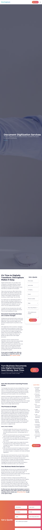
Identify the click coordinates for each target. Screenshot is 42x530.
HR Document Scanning (37, 406)
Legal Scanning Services (37, 411)
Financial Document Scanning (37, 396)
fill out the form (21, 492)
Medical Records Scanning (37, 421)
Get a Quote (35, 2)
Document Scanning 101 (37, 436)
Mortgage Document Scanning (37, 426)
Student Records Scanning (37, 431)
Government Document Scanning (38, 401)
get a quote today (15, 355)
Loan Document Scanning (37, 416)
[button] (40, 2)
